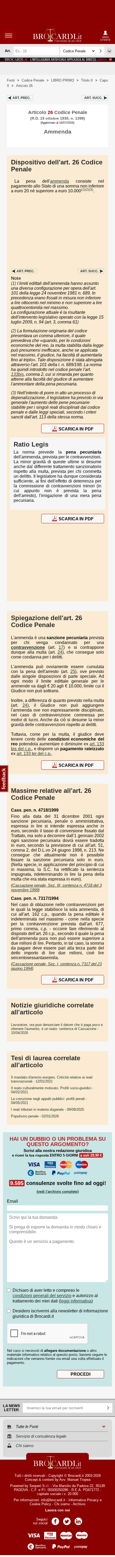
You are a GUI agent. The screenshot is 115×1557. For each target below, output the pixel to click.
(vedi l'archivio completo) (58, 1192)
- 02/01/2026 (35, 1116)
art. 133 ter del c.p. (34, 753)
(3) (91, 190)
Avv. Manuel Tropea (74, 1480)
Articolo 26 (24, 86)
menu (8, 35)
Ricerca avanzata (109, 51)
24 (59, 652)
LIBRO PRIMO (62, 80)
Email (12, 1201)
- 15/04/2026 (57, 1029)
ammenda (59, 181)
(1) (83, 190)
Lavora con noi (57, 1510)
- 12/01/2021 (52, 1079)
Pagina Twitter (67, 1520)
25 (72, 671)
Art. (21, 98)
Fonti (11, 80)
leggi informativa (75, 1301)
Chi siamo (62, 1504)
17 (61, 647)
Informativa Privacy (83, 1500)
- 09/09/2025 (47, 1109)
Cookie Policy (40, 1504)
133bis (17, 374)
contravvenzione (28, 647)
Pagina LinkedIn (78, 1520)
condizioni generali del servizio (42, 1295)
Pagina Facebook (55, 1520)
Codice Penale (33, 80)
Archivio (79, 1504)
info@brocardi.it (53, 1500)
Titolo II (87, 80)
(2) (87, 190)
